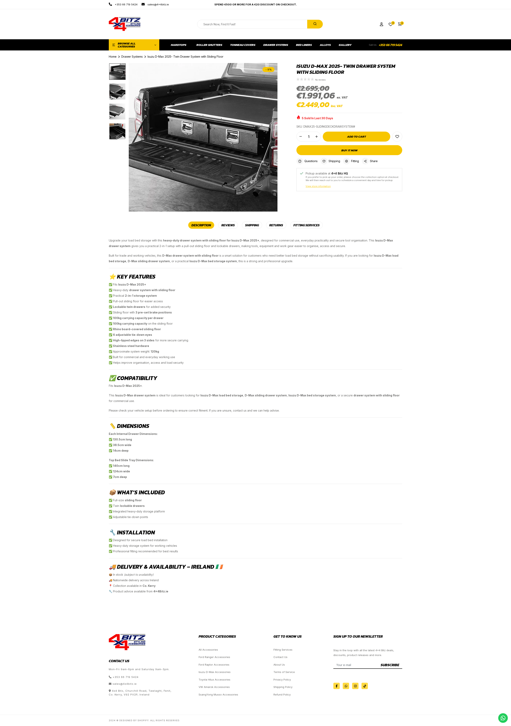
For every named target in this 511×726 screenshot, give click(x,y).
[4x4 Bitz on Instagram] (355, 686)
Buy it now (349, 150)
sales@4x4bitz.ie (158, 4)
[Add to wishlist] (397, 137)
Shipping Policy (282, 687)
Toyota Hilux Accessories (214, 679)
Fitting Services (282, 649)
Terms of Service (284, 672)
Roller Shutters (209, 45)
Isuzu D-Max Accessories (215, 672)
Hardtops (178, 45)
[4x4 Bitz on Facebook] (336, 686)
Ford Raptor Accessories (214, 664)
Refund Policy (282, 694)
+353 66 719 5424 (126, 4)
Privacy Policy (282, 679)
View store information (318, 186)
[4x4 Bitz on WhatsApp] (346, 686)
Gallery (345, 45)
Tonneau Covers (242, 45)
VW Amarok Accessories (214, 687)
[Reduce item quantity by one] (301, 136)
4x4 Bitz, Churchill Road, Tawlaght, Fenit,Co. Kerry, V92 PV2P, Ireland (140, 692)
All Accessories (208, 649)
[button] (305, 79)
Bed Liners (304, 45)
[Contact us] (503, 718)
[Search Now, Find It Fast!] (315, 24)
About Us (279, 664)
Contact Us (280, 657)
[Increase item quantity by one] (317, 136)
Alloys (325, 45)
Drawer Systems (275, 45)
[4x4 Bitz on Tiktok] (364, 686)
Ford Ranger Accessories (214, 657)
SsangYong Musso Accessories (218, 694)
